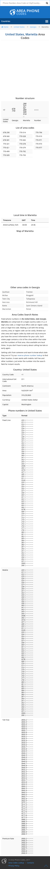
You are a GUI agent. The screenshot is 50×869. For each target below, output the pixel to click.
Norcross (6, 302)
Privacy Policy (13, 865)
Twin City (6, 299)
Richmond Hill (32, 302)
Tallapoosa (30, 299)
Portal (28, 309)
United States (19, 27)
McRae (5, 295)
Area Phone (27, 12)
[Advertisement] (25, 68)
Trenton (29, 292)
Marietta (45, 27)
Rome (4, 305)
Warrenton (6, 309)
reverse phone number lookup (29, 355)
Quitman (5, 292)
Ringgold (29, 295)
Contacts (30, 863)
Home (6, 27)
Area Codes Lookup (16, 863)
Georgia (33, 27)
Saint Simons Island (34, 305)
